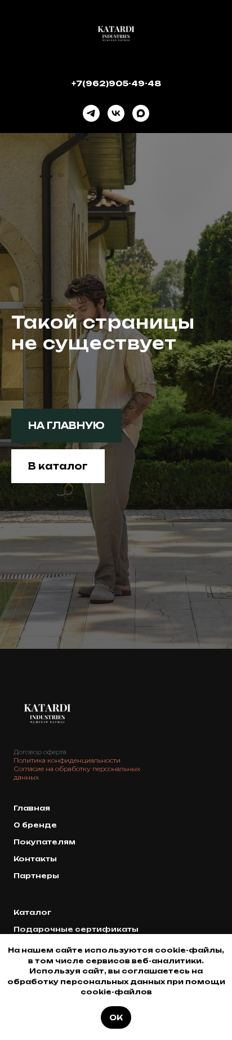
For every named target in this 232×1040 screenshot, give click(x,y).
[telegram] (91, 113)
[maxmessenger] (140, 113)
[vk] (116, 113)
